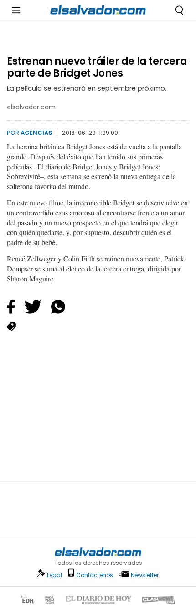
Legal (54, 575)
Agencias (36, 132)
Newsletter (145, 575)
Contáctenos (94, 575)
